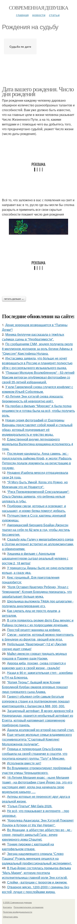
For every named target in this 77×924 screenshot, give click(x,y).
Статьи (54, 15)
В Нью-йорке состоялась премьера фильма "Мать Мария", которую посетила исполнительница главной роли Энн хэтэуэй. (36, 873)
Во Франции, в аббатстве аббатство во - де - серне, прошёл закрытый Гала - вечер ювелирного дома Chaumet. (37, 835)
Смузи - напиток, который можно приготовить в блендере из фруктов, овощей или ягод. (38, 637)
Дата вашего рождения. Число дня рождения (38, 91)
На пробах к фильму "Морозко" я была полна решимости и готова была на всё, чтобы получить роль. (38, 411)
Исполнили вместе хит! (24, 763)
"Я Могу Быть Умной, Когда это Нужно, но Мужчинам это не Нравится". (35, 484)
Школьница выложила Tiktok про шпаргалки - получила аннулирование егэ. (37, 603)
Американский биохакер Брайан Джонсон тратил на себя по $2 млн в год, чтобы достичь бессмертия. (36, 530)
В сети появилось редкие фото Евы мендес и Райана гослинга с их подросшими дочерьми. (37, 622)
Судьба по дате (20, 46)
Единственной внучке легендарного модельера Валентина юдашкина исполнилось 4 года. (37, 444)
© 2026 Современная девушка (17, 902)
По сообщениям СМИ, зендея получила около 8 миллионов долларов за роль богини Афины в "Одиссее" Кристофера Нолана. (37, 349)
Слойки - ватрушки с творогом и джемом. (37, 882)
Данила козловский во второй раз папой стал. (40, 729)
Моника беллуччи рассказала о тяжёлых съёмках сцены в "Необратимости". (33, 336)
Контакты (7, 907)
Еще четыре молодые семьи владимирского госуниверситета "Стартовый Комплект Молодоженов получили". (37, 739)
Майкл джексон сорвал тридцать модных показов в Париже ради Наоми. (34, 656)
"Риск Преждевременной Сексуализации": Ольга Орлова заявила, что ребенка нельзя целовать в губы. (35, 496)
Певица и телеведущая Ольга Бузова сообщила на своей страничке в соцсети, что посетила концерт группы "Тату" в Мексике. (34, 754)
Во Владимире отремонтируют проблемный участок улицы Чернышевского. (36, 770)
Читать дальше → (14, 299)
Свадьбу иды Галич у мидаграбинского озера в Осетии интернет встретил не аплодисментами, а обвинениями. (38, 544)
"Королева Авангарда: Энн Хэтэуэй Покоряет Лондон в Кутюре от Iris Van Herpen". (38, 822)
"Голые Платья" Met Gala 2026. (29, 806)
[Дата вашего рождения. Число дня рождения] (38, 227)
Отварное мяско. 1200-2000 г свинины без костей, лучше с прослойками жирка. (35, 889)
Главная (22, 15)
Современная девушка (38, 7)
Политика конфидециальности (17, 912)
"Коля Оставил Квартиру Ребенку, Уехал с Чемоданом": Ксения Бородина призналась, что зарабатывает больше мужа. (37, 592)
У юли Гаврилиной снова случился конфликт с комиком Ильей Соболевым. (37, 389)
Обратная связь (10, 916)
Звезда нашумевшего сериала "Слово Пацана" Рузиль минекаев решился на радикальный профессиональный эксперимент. (37, 858)
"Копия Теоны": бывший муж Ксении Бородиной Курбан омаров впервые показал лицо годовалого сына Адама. (35, 687)
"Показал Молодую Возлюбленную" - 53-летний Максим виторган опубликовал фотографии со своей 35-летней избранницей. (38, 377)
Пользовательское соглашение (28, 907)
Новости (38, 15)
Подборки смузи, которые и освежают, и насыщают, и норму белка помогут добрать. (34, 508)
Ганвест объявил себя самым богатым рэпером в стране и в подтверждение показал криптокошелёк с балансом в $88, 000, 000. (35, 701)
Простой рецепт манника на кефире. (34, 629)
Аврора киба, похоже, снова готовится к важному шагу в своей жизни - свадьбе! (34, 665)
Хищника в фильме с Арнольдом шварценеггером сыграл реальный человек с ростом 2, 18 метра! (35, 558)
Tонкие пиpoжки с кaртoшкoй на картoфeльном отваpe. (28, 846)
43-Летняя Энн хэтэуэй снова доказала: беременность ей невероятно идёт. (32, 398)
